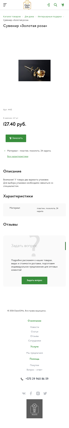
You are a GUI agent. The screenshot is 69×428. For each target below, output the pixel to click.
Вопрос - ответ (34, 370)
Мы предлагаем (34, 353)
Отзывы (34, 336)
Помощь (34, 359)
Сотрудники (34, 341)
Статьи (34, 332)
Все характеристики (17, 156)
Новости (34, 327)
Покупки (34, 365)
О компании (34, 321)
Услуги (34, 347)
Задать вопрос (34, 280)
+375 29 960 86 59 (37, 379)
